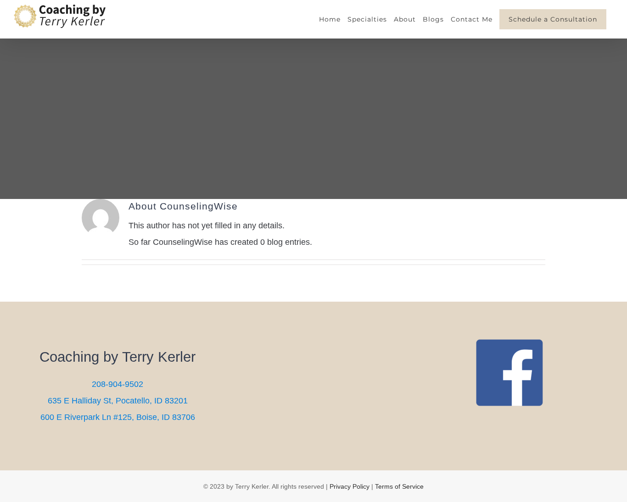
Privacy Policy (349, 486)
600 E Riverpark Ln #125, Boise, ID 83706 (117, 417)
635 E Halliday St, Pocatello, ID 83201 (118, 400)
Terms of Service (399, 486)
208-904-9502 (117, 384)
